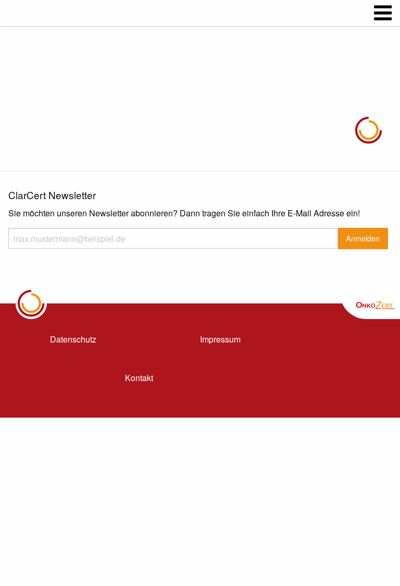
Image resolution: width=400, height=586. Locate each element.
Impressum (220, 339)
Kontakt (139, 378)
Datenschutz (73, 339)
